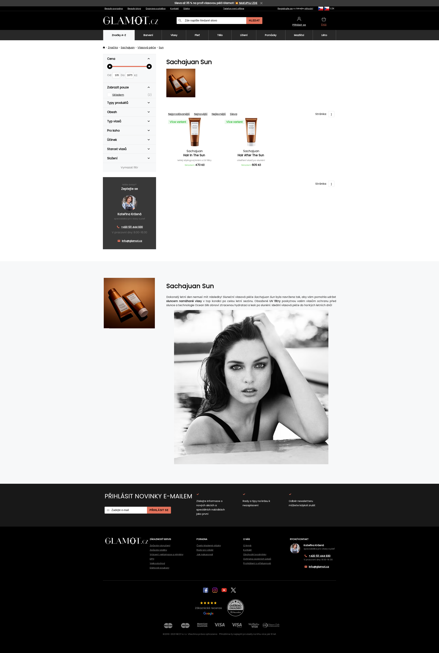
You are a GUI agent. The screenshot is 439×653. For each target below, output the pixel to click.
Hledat (254, 20)
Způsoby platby (158, 550)
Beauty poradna (114, 8)
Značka (113, 48)
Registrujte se (285, 8)
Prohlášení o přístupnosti (257, 563)
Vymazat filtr (129, 167)
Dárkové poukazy (159, 567)
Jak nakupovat (205, 554)
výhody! (308, 8)
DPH (152, 558)
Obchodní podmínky (254, 554)
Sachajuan (128, 48)
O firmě (247, 545)
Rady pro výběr (205, 550)
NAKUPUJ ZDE (248, 3)
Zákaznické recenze (208, 608)
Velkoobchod (157, 563)
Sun (161, 48)
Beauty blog (134, 8)
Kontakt (174, 8)
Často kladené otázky (209, 545)
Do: (123, 75)
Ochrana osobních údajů (257, 558)
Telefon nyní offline (233, 8)
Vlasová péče (147, 48)
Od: (109, 75)
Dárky (186, 8)
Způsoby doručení (160, 545)
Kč (136, 75)
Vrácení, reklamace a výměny (166, 554)
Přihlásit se (159, 510)
